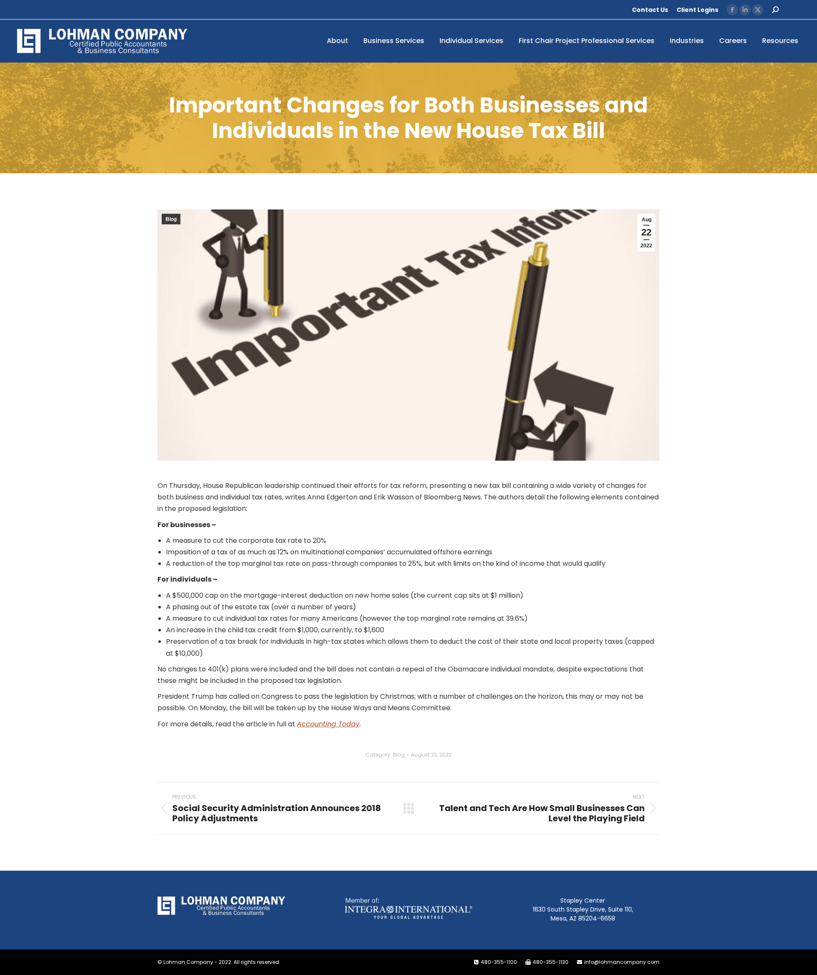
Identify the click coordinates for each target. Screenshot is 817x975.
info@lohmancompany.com (622, 962)
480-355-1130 (550, 962)
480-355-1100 (499, 962)
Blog (171, 219)
